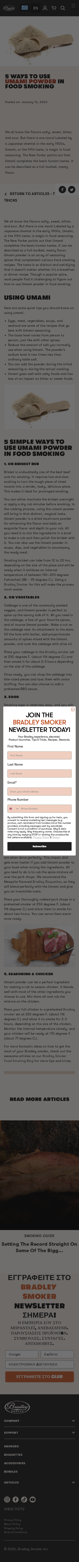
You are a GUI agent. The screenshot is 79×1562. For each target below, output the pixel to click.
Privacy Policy (41, 837)
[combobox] (13, 809)
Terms (55, 837)
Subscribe (39, 846)
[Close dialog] (73, 709)
